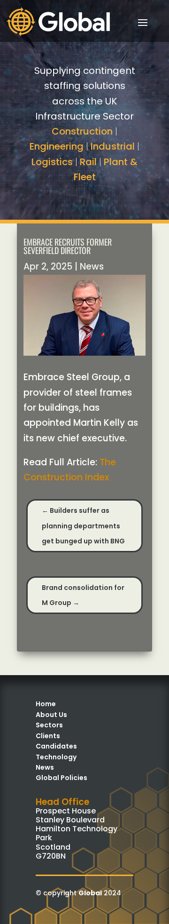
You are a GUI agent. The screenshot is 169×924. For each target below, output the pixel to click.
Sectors (49, 725)
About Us (51, 714)
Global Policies (61, 777)
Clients (48, 736)
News (92, 266)
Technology (56, 757)
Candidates (56, 746)
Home (46, 704)
